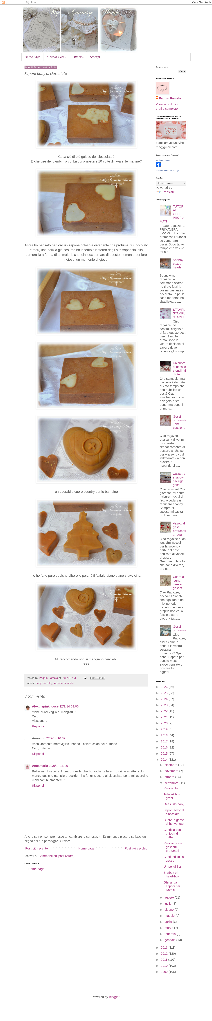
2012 (165, 953)
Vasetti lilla (171, 788)
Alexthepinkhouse (45, 706)
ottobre (170, 777)
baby (38, 683)
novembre (172, 771)
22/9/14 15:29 (58, 765)
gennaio (170, 940)
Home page (32, 57)
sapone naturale (64, 683)
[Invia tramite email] (91, 678)
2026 (165, 687)
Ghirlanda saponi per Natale (172, 886)
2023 (165, 705)
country (47, 683)
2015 (165, 753)
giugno (170, 909)
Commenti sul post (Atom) (56, 856)
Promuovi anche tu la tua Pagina (168, 171)
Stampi (95, 57)
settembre (172, 783)
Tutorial (77, 57)
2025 (165, 693)
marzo (169, 927)
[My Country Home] (158, 165)
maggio (170, 915)
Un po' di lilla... (174, 866)
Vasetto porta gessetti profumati (173, 847)
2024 (165, 699)
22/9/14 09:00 (69, 706)
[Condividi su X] (97, 678)
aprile (169, 921)
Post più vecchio (136, 848)
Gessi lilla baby (174, 804)
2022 (165, 711)
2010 (165, 965)
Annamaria (40, 765)
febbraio (171, 934)
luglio (168, 903)
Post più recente (36, 848)
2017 (165, 741)
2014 (165, 759)
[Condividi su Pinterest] (103, 678)
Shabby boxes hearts (178, 263)
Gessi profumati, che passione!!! (173, 424)
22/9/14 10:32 (55, 738)
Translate (168, 192)
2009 (165, 971)
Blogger (114, 997)
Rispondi (38, 726)
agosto (170, 897)
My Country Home (163, 160)
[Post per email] (84, 678)
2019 (165, 729)
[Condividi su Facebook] (100, 678)
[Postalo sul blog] (94, 678)
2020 (165, 723)
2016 (165, 747)
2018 (165, 735)
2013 (165, 947)
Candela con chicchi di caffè (172, 833)
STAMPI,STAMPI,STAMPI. (179, 313)
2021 (165, 717)
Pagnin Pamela (170, 98)
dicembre (171, 765)
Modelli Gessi (56, 57)
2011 (164, 959)
